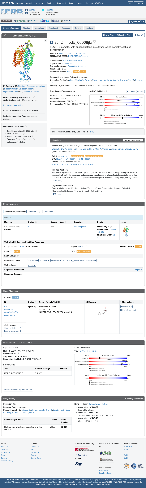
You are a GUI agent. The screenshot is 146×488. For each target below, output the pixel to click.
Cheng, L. (123, 80)
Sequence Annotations (36, 86)
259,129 (32, 10)
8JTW (69, 164)
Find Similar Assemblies (13, 105)
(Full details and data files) (98, 404)
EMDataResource (81, 56)
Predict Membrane (31, 91)
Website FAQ (35, 452)
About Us (4, 446)
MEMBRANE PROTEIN (72, 60)
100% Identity (89, 260)
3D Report (132, 91)
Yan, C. (131, 80)
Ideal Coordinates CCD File (13, 328)
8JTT (59, 164)
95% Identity (78, 260)
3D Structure (48, 211)
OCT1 (101, 232)
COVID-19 (98, 3)
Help (130, 3)
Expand (138, 269)
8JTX (75, 164)
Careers (89, 3)
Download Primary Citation (132, 140)
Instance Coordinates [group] (12, 331)
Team (3, 455)
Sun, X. (114, 149)
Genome (77, 28)
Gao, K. (116, 80)
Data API (140, 35)
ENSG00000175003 (83, 251)
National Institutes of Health (87, 482)
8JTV (64, 164)
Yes (68, 71)
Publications (5, 452)
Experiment (53, 28)
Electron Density (11, 88)
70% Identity (55, 260)
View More (57, 180)
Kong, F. (88, 80)
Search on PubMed (77, 156)
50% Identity (43, 260)
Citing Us (4, 449)
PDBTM (76, 72)
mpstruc (83, 72)
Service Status (36, 458)
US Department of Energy (87, 479)
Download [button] (61, 3)
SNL (6, 306)
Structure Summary (11, 28)
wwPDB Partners (131, 443)
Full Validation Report (87, 350)
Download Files (125, 35)
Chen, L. (138, 80)
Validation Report (26, 88)
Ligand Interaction (10, 91)
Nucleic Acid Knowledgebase (105, 471)
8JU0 (90, 164)
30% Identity (32, 260)
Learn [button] (71, 3)
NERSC (79, 484)
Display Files (109, 35)
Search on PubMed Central (93, 156)
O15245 (21, 246)
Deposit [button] (19, 3)
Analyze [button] (50, 3)
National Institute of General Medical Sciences (55, 482)
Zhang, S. (73, 80)
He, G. (109, 80)
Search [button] (29, 3)
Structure (26, 28)
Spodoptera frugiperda (77, 66)
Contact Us (35, 446)
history (91, 131)
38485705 (65, 156)
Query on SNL (10, 315)
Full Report (140, 91)
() (11, 310)
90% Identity (66, 260)
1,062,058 (49, 10)
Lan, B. (103, 80)
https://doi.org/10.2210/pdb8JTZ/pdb (73, 53)
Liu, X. (52, 82)
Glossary (34, 455)
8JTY (80, 164)
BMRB (126, 455)
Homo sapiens (67, 63)
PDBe (126, 449)
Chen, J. (95, 80)
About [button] (80, 3)
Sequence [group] (31, 211)
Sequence (66, 28)
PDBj (125, 452)
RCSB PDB (8, 3)
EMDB (71, 56)
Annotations (39, 28)
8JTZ (85, 164)
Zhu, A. (81, 80)
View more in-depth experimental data (18, 389)
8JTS (54, 164)
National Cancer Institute (125, 479)
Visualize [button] (40, 3)
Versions (89, 28)
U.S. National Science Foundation (51, 479)
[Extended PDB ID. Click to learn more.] (94, 41)
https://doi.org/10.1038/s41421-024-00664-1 (74, 159)
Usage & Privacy (7, 461)
